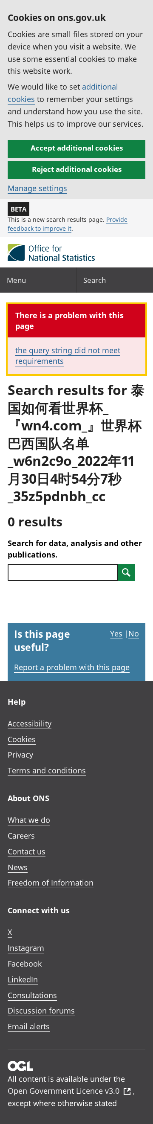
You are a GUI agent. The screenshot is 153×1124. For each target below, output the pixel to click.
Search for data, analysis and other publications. (75, 549)
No (133, 633)
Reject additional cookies (77, 169)
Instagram (26, 948)
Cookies (22, 739)
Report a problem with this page (72, 667)
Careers (21, 836)
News (18, 867)
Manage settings (37, 188)
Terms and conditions (47, 770)
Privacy (20, 754)
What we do (29, 820)
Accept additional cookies (77, 148)
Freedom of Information (51, 882)
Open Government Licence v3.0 (63, 1091)
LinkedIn (23, 979)
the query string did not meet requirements (67, 355)
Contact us (26, 851)
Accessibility (29, 723)
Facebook (25, 963)
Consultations (32, 995)
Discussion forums (41, 1010)
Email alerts (29, 1026)
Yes (116, 633)
